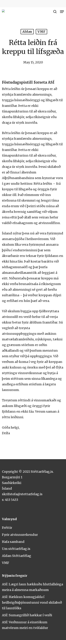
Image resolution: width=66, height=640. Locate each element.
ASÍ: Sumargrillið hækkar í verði (27, 615)
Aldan (27, 32)
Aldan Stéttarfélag (16, 556)
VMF (41, 32)
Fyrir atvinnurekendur (20, 535)
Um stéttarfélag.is (16, 549)
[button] (62, 11)
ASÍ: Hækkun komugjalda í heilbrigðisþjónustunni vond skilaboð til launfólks (32, 602)
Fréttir (7, 528)
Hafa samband (13, 542)
